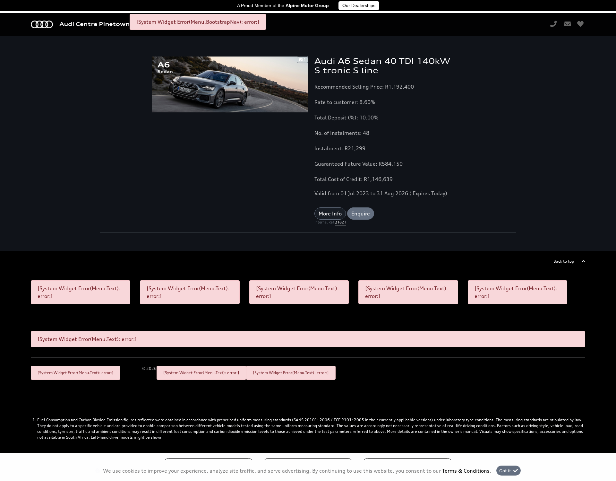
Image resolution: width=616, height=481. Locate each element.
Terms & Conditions (466, 471)
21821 (340, 222)
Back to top (563, 261)
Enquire (360, 213)
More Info (330, 213)
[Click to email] (567, 24)
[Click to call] (553, 24)
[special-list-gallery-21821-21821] (230, 84)
